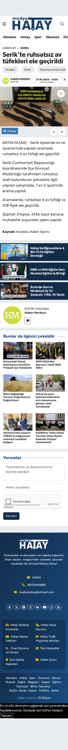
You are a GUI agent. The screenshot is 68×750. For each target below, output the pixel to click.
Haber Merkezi (35, 312)
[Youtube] (44, 607)
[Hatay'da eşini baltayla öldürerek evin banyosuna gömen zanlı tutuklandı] (50, 383)
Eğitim (56, 682)
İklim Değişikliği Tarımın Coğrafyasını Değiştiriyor (16, 397)
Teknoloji (22, 686)
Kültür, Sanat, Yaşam (23, 690)
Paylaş (12, 131)
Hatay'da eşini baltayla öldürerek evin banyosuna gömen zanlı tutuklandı (48, 400)
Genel (24, 48)
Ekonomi (52, 37)
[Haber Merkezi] (12, 315)
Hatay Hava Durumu (46, 627)
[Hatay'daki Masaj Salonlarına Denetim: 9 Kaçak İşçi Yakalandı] (17, 350)
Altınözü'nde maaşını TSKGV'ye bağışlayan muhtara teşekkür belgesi (17, 437)
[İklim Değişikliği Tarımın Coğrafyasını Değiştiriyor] (17, 383)
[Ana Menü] (4, 24)
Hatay (25, 37)
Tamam (6, 715)
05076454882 (36, 585)
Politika (44, 690)
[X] (16, 607)
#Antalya (10, 69)
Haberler (9, 48)
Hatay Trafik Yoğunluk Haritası (47, 638)
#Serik (27, 69)
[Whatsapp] (51, 607)
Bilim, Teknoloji (40, 686)
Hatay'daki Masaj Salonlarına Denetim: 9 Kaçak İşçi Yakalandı (17, 365)
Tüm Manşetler (50, 648)
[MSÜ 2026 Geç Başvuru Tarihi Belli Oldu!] (50, 350)
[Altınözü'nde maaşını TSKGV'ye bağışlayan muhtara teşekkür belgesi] (17, 422)
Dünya (56, 678)
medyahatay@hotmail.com (36, 592)
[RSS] (58, 607)
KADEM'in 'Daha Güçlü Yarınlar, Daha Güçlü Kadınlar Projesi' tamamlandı (50, 437)
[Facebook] (9, 607)
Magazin (33, 682)
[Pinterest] (23, 607)
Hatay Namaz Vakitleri (17, 638)
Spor (38, 37)
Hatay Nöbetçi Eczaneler (17, 627)
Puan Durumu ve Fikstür (17, 650)
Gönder (11, 516)
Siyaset (10, 682)
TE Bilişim (44, 698)
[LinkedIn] (37, 607)
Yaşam (45, 682)
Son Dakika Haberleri (15, 662)
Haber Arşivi (48, 659)
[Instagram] (30, 607)
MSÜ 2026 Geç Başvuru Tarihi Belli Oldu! (48, 365)
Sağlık (22, 682)
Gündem (9, 37)
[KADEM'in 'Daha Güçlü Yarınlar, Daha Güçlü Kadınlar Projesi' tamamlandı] (50, 422)
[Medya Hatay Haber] (32, 23)
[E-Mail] (28, 321)
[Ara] (62, 24)
